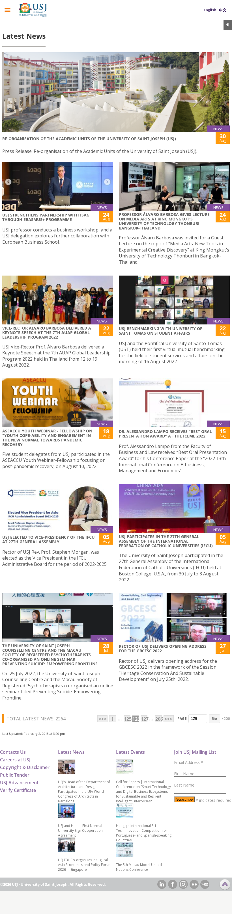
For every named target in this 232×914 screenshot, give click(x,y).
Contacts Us (13, 752)
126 (135, 719)
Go (214, 718)
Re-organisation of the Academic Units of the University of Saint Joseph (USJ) (89, 138)
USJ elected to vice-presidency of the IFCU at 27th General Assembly (48, 539)
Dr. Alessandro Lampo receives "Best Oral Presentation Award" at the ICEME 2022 (165, 434)
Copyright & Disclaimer (25, 767)
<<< (102, 719)
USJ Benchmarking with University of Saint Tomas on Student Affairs (160, 331)
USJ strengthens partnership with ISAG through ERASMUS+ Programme (45, 217)
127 (144, 719)
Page (182, 718)
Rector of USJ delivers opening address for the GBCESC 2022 (163, 648)
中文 (222, 9)
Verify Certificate (18, 790)
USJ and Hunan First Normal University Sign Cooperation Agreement (80, 830)
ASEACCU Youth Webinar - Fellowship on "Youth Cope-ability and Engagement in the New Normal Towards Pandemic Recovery (47, 437)
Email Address (188, 762)
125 (127, 719)
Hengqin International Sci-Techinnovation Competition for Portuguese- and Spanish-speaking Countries (143, 832)
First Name (184, 773)
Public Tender (14, 775)
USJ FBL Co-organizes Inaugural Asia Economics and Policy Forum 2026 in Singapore (84, 864)
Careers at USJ (15, 760)
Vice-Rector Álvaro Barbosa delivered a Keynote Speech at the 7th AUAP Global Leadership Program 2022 (46, 332)
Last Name (184, 785)
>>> (168, 719)
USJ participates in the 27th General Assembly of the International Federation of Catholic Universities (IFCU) (166, 541)
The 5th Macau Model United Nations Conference (139, 867)
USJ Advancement (19, 782)
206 (158, 719)
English (210, 9)
